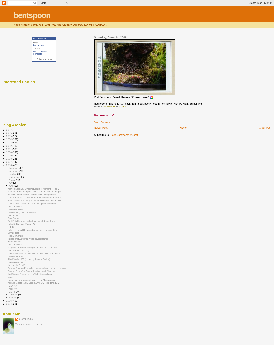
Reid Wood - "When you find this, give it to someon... (33, 203)
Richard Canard (16, 236)
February (13, 294)
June (11, 186)
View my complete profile (29, 324)
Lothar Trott (14, 233)
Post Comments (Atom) (124, 134)
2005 (9, 300)
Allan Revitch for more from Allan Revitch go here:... (33, 194)
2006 (9, 165)
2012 (9, 146)
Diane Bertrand (15, 209)
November (14, 171)
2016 (9, 133)
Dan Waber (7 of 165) (19, 250)
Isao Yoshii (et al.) (17, 265)
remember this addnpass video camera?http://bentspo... (35, 191)
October (13, 174)
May (11, 286)
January (13, 297)
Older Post (265, 127)
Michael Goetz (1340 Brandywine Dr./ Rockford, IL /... (34, 283)
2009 (9, 155)
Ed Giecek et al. (16, 256)
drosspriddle (26, 319)
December (14, 168)
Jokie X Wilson (15, 206)
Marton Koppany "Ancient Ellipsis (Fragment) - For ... (33, 189)
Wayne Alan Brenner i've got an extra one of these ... (33, 247)
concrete (37, 54)
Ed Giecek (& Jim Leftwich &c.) (23, 212)
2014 (9, 139)
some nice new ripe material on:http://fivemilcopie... (32, 280)
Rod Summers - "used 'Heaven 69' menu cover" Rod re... (36, 197)
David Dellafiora (16, 262)
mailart (44, 51)
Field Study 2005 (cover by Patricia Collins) (29, 259)
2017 (9, 130)
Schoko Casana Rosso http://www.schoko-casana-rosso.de (37, 268)
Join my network (44, 59)
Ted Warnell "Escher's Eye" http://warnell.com (30, 274)
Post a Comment (102, 122)
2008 (9, 158)
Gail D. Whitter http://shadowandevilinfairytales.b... (32, 221)
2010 (9, 152)
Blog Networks (40, 38)
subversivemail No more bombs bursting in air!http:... (33, 230)
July (11, 183)
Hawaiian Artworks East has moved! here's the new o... (35, 253)
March (12, 292)
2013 (9, 142)
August (12, 180)
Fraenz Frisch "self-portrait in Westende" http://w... (32, 271)
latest (10, 277)
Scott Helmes (15, 241)
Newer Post (101, 127)
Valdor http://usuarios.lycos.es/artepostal (28, 239)
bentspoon (32, 15)
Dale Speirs (14, 218)
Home (183, 127)
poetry (36, 51)
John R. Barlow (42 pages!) (21, 224)
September (14, 177)
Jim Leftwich (14, 215)
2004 (9, 304)
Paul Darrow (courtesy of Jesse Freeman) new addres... (35, 200)
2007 (9, 162)
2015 (9, 136)
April (11, 289)
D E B (11, 227)
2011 (9, 149)
